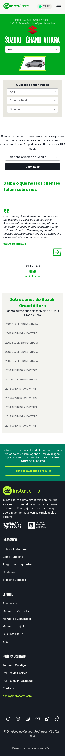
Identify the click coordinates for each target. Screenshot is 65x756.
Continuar (33, 166)
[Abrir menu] (59, 6)
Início (18, 19)
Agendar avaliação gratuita (32, 470)
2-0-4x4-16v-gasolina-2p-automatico (32, 23)
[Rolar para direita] (57, 252)
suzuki (27, 19)
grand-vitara (40, 19)
